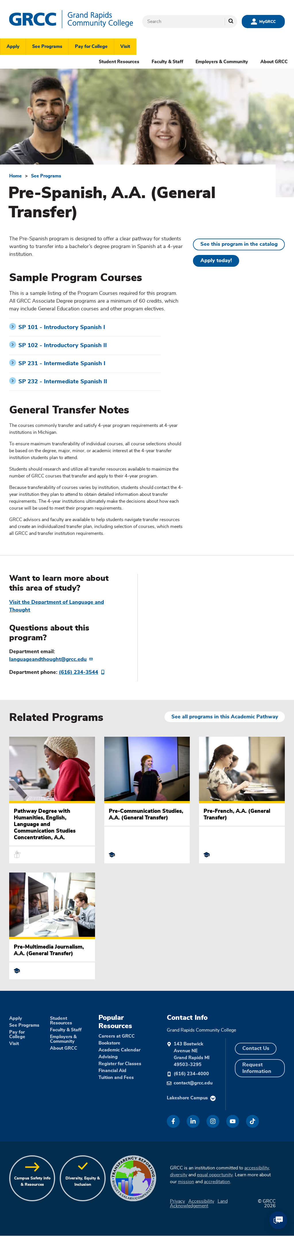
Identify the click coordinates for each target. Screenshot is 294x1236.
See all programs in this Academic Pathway (224, 716)
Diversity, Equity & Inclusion (82, 1181)
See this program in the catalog (239, 244)
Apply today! (216, 260)
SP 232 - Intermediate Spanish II (62, 381)
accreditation (217, 1181)
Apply (13, 46)
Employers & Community (222, 61)
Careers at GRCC (116, 1036)
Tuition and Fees (116, 1077)
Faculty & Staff (167, 61)
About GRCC (274, 61)
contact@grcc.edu (193, 1083)
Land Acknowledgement (199, 1203)
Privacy (177, 1201)
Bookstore (109, 1043)
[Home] (71, 19)
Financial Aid (112, 1070)
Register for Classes (119, 1063)
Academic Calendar (119, 1050)
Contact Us (255, 1048)
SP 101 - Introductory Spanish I (61, 327)
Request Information (256, 1068)
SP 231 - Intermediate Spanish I (61, 363)
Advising (108, 1057)
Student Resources (119, 61)
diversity (178, 1175)
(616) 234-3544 (78, 672)
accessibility (256, 1168)
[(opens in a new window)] (173, 1121)
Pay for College (91, 46)
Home (15, 176)
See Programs (47, 46)
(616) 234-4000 (191, 1073)
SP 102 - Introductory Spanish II (62, 345)
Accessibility (201, 1201)
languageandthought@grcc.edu (48, 659)
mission (186, 1181)
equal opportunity (215, 1175)
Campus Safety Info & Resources (32, 1181)
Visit (125, 46)
